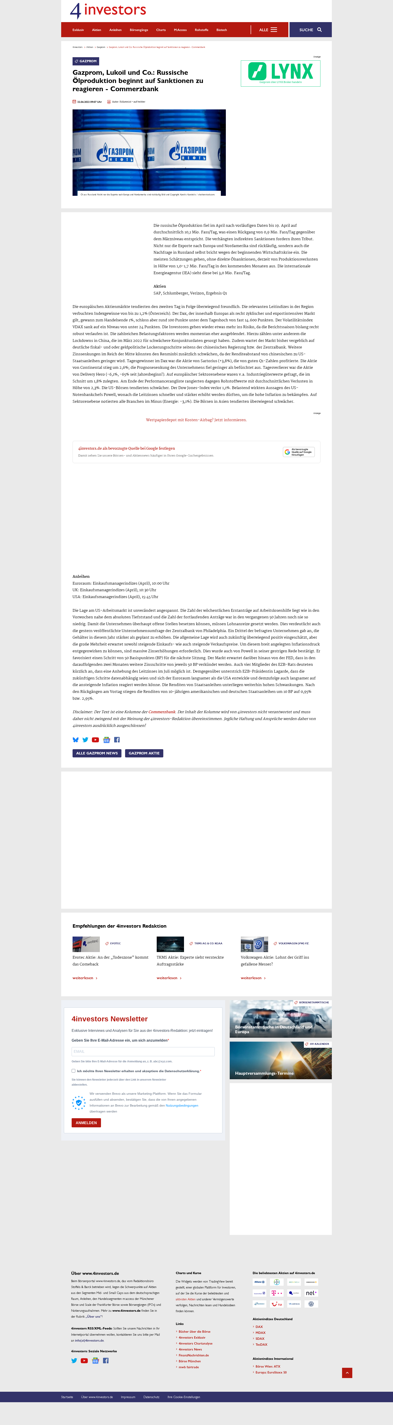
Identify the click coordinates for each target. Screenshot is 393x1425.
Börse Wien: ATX (268, 1366)
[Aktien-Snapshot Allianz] (259, 1282)
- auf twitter (138, 102)
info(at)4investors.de (89, 1340)
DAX (259, 1326)
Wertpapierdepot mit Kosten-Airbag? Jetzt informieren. (196, 420)
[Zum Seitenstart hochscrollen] (347, 1373)
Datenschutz (151, 1396)
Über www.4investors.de (97, 1396)
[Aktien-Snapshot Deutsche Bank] (259, 1293)
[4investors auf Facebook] (117, 740)
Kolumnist (125, 102)
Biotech (222, 29)
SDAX (260, 1338)
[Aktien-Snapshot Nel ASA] (311, 1293)
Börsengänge (139, 29)
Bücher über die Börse (194, 1331)
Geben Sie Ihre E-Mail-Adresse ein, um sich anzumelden (120, 1040)
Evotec (115, 943)
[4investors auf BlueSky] (76, 740)
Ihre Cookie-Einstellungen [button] (184, 1396)
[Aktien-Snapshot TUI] (277, 1304)
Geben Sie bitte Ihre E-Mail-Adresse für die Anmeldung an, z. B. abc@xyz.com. (122, 1061)
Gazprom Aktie (144, 753)
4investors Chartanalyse (195, 1343)
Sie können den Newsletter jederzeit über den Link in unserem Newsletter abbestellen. (119, 1082)
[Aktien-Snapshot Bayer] (277, 1282)
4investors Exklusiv (192, 1337)
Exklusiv (78, 29)
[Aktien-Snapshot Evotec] (294, 1293)
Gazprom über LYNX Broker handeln (280, 82)
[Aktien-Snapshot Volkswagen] (311, 1304)
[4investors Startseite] (107, 11)
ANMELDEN (86, 1123)
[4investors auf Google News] (107, 740)
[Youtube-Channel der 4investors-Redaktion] (95, 739)
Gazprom (101, 47)
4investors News (190, 1349)
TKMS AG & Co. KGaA (208, 943)
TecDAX (261, 1344)
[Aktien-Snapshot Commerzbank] (311, 1282)
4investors (78, 47)
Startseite (67, 1396)
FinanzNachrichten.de (194, 1355)
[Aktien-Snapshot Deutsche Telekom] (277, 1293)
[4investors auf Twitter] (85, 740)
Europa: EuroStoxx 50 (271, 1372)
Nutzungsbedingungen (182, 1105)
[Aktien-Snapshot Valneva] (294, 1304)
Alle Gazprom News (97, 753)
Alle (263, 29)
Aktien (96, 29)
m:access (180, 29)
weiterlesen (83, 977)
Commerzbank (161, 712)
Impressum (128, 1396)
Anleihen (115, 29)
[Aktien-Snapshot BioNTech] (294, 1282)
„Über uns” (94, 1316)
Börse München (190, 1361)
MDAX (261, 1332)
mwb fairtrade (189, 1367)
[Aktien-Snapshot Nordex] (259, 1304)
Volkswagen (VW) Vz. (294, 943)
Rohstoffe (201, 29)
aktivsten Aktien (186, 1299)
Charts (161, 29)
